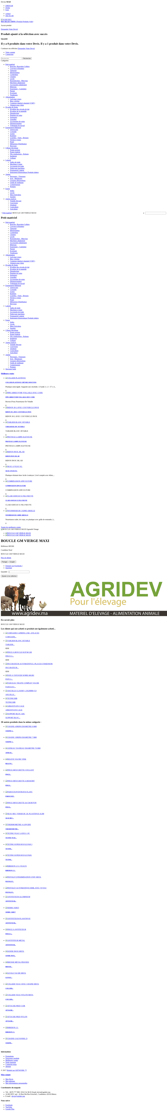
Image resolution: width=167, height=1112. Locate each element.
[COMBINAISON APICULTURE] (18, 481)
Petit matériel (10, 64)
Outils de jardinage (17, 183)
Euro (7, 10)
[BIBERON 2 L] (11, 1027)
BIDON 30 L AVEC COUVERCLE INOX (18, 412)
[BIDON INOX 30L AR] (15, 452)
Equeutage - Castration (18, 89)
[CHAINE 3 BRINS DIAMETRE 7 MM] (21, 737)
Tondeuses (14, 95)
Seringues (13, 117)
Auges (12, 134)
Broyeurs (13, 146)
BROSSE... (8, 967)
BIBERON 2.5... (10, 870)
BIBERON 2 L (10, 1032)
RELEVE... (9, 763)
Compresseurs (15, 185)
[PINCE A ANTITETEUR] (15, 929)
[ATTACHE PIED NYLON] (16, 1017)
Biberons (13, 87)
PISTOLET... (9, 881)
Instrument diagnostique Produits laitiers (24, 172)
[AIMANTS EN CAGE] (14, 706)
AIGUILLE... (10, 695)
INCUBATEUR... (12, 668)
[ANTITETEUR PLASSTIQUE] (17, 919)
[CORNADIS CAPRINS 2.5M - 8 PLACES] (22, 633)
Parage (12, 91)
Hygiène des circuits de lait (19, 109)
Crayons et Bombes (17, 68)
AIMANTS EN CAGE (13, 710)
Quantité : (4, 572)
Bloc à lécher (14, 101)
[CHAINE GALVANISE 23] (16, 1038)
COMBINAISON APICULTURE (15, 486)
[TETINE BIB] (11, 698)
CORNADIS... (10, 637)
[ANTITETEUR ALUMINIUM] (17, 897)
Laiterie (8, 160)
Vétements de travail (17, 125)
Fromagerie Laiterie (17, 170)
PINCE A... (9, 656)
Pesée (12, 142)
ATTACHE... (9, 1010)
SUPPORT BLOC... (12, 718)
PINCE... (8, 774)
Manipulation (15, 73)
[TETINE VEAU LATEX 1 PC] (17, 833)
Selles (12, 191)
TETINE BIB (10, 702)
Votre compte (10, 52)
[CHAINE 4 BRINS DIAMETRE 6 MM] (21, 726)
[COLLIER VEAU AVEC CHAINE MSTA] (22, 984)
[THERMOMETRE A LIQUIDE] (18, 825)
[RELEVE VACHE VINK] (15, 759)
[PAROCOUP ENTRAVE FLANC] (19, 792)
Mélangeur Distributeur (18, 144)
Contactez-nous (11, 1064)
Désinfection (14, 113)
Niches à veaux (15, 140)
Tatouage (13, 71)
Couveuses (14, 203)
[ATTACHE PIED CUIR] (15, 1006)
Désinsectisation (16, 123)
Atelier (7, 174)
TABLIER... (10, 644)
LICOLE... (8, 977)
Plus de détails (6, 558)
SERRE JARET (10, 912)
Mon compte (6, 1075)
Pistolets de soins (16, 115)
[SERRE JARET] (12, 908)
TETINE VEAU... (11, 838)
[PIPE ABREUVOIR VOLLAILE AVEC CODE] (24, 393)
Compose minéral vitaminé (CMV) (22, 103)
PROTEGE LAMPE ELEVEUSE (16, 441)
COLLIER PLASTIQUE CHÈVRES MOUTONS (20, 382)
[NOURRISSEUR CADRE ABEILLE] (20, 511)
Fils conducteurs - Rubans (19, 154)
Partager (4, 562)
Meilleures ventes (7, 374)
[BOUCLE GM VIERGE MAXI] (18, 533)
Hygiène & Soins (11, 107)
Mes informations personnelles (16, 1083)
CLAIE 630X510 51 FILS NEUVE (16, 500)
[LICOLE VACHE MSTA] (15, 973)
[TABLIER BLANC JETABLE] (17, 422)
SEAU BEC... (9, 818)
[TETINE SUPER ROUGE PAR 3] (18, 844)
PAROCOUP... (9, 796)
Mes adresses (10, 1081)
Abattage (13, 205)
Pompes (13, 187)
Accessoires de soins (17, 121)
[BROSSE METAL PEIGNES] (17, 962)
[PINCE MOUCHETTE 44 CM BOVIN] (20, 803)
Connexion (9, 54)
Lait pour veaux (15, 99)
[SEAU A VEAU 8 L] (13, 466)
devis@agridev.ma (18, 1096)
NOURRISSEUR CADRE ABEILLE (16, 515)
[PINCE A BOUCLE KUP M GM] (18, 652)
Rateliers (13, 136)
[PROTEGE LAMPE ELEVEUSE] (18, 437)
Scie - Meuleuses (16, 178)
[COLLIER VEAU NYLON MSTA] (19, 995)
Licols (12, 79)
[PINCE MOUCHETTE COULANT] (19, 770)
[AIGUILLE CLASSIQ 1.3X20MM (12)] (21, 691)
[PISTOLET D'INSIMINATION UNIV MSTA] (23, 877)
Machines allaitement (17, 83)
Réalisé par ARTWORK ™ (17, 1070)
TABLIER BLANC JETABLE (15, 426)
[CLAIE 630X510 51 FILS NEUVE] (19, 496)
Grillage (13, 158)
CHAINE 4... (9, 731)
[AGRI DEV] (6, 19)
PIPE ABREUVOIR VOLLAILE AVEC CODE (20, 397)
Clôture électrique (11, 148)
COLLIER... (9, 988)
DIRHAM (9, 6)
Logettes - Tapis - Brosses (19, 138)
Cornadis (13, 132)
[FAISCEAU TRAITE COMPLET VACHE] (22, 683)
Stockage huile (10, 369)
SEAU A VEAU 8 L (11, 471)
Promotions (9, 1056)
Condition (5, 550)
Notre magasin (10, 1062)
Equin (7, 189)
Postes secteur (15, 150)
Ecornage (13, 93)
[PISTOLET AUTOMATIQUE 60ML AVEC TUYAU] (26, 888)
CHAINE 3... (9, 742)
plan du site (9, 16)
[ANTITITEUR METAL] (15, 940)
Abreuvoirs (14, 130)
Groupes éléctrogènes (17, 180)
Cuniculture (14, 207)
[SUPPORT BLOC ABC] (15, 714)
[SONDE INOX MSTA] (14, 951)
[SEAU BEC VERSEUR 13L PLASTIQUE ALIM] (24, 814)
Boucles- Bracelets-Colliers (20, 66)
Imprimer (8, 568)
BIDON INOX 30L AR (12, 456)
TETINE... (8, 849)
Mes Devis (9, 1079)
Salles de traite (15, 162)
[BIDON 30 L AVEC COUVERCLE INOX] (22, 407)
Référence (5, 546)
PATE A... (9, 679)
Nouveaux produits (12, 1058)
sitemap (8, 1066)
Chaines (13, 77)
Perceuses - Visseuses (17, 176)
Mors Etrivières (15, 195)
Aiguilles (13, 119)
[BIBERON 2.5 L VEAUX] (16, 866)
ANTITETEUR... (10, 901)
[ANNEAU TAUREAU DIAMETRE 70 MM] (22, 748)
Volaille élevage (15, 201)
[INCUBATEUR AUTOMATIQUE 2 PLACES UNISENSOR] (29, 664)
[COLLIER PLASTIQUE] (15, 378)
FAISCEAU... (10, 687)
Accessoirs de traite (17, 166)
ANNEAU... (9, 753)
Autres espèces (10, 199)
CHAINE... (8, 1043)
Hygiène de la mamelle (18, 111)
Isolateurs (13, 156)
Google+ (12, 562)
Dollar (7, 8)
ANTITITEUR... (10, 945)
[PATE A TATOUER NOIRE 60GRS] (19, 675)
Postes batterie (15, 152)
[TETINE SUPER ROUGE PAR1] (18, 855)
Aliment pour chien (17, 105)
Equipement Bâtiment (13, 128)
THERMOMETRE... (12, 829)
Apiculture (14, 209)
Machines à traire (16, 164)
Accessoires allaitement (18, 85)
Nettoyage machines (17, 168)
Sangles (13, 197)
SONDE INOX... (10, 956)
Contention (14, 75)
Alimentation (10, 97)
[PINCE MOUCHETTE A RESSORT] (20, 781)
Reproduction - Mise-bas (19, 81)
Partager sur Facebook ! (13, 566)
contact (8, 14)
